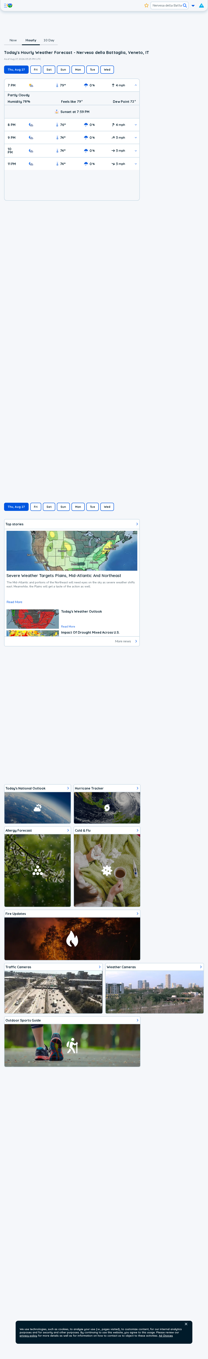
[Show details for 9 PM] (135, 137)
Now (13, 40)
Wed (107, 69)
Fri (36, 69)
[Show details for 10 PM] (135, 150)
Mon (78, 69)
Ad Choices (166, 1335)
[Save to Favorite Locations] (146, 5)
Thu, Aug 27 (16, 69)
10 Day (48, 40)
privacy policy (28, 1335)
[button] (186, 1324)
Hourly (31, 40)
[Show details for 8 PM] (135, 124)
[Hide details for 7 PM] (135, 85)
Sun (63, 69)
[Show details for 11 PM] (135, 163)
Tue (92, 69)
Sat (49, 69)
